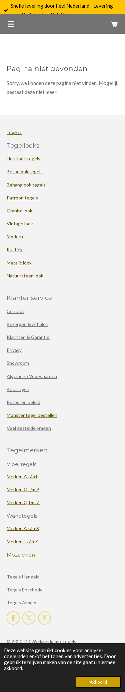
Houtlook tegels (23, 158)
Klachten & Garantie (28, 337)
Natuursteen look (25, 275)
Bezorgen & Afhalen (27, 324)
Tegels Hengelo (23, 576)
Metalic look (19, 263)
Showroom (18, 363)
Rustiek (15, 249)
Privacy (14, 350)
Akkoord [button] (98, 682)
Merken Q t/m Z (23, 502)
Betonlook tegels (25, 171)
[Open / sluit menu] (10, 24)
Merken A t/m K (23, 528)
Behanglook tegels (26, 185)
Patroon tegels (22, 197)
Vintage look (20, 223)
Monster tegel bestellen (32, 415)
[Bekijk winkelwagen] (114, 24)
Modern (15, 236)
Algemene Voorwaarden (32, 376)
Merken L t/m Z (22, 541)
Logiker (14, 132)
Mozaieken (21, 555)
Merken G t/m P (23, 489)
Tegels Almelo (21, 602)
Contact (15, 311)
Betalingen (18, 389)
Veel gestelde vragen (29, 428)
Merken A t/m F (22, 476)
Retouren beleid (23, 402)
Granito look (19, 210)
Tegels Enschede (25, 589)
